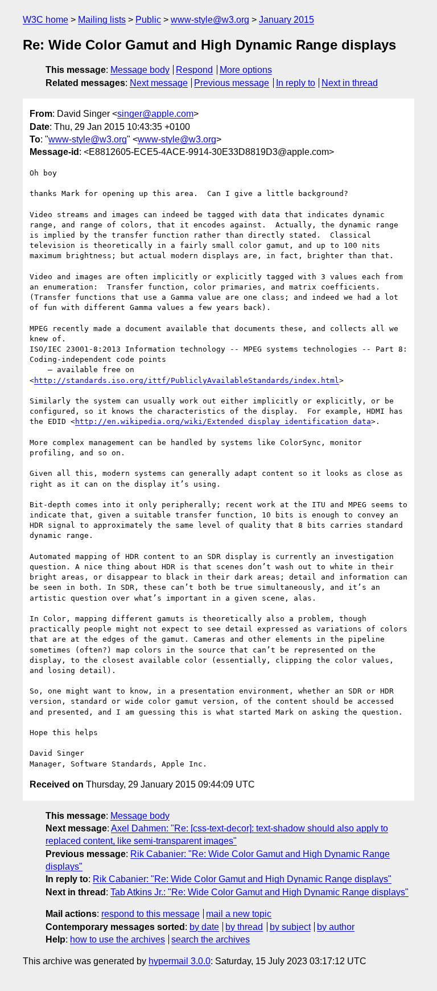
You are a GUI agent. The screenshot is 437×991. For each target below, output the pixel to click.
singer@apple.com (155, 114)
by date (204, 927)
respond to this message (150, 914)
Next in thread (349, 83)
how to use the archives (117, 939)
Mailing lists (102, 20)
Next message (159, 83)
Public (148, 20)
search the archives (210, 939)
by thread (244, 927)
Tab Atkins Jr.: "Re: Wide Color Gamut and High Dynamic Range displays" (259, 892)
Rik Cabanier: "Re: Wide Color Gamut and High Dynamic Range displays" (242, 879)
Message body (140, 70)
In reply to (295, 83)
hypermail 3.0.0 (180, 961)
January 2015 (286, 20)
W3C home (45, 20)
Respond (194, 70)
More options (246, 70)
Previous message (231, 83)
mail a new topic (238, 914)
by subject (290, 927)
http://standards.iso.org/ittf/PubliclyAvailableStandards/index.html (186, 380)
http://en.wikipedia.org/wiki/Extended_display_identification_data (223, 421)
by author (335, 927)
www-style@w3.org (210, 20)
